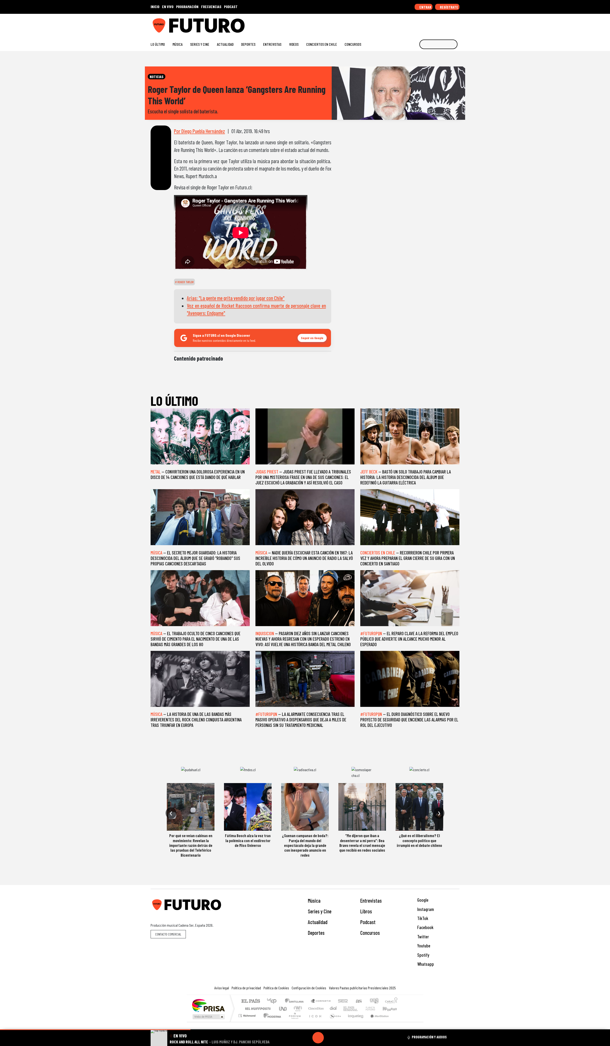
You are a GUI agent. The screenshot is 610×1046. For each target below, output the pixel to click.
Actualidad (225, 44)
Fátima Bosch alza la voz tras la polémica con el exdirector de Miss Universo (248, 840)
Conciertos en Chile (321, 44)
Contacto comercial (168, 934)
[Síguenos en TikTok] (419, 23)
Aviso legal (221, 988)
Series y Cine (199, 44)
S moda (333, 1022)
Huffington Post (257, 1008)
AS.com (358, 1001)
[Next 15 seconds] (329, 1037)
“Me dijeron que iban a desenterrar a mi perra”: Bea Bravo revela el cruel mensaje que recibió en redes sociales (362, 842)
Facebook (424, 927)
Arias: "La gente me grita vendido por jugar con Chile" (236, 298)
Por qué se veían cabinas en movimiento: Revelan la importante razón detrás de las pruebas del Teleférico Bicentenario (190, 845)
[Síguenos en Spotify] (449, 23)
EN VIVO (167, 6)
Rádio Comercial (398, 1022)
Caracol (391, 1001)
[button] (95, 1029)
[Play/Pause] (318, 1037)
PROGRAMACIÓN (187, 6)
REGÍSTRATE (448, 7)
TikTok (422, 918)
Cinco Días (315, 1008)
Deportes (248, 44)
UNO (283, 1008)
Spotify (422, 955)
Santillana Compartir (321, 1001)
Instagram (425, 909)
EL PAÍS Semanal (346, 1008)
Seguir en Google (312, 338)
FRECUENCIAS (211, 6)
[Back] (295, 1037)
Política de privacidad (246, 988)
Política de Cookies (276, 988)
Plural (293, 1022)
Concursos (353, 44)
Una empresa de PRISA (208, 1005)
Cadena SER (343, 1001)
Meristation (377, 1022)
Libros (366, 911)
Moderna (271, 1022)
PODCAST (231, 6)
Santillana (296, 1001)
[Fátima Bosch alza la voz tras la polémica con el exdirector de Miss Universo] (248, 807)
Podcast (368, 922)
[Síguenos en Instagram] (411, 23)
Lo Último (158, 44)
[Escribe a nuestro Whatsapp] (457, 23)
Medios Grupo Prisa (208, 1017)
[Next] (341, 1037)
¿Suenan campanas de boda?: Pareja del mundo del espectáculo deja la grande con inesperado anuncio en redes (305, 845)
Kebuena (392, 1008)
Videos (294, 44)
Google (422, 900)
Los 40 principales (273, 1001)
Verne (360, 1008)
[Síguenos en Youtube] (442, 23)
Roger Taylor (185, 282)
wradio (297, 1008)
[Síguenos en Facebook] (426, 23)
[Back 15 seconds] (306, 1037)
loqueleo (354, 1022)
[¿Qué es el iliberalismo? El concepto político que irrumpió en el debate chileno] (419, 807)
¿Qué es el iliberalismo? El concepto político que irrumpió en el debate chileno (419, 840)
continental (333, 1008)
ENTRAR (425, 7)
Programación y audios (429, 1037)
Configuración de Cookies (309, 988)
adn (373, 1001)
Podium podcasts (247, 1014)
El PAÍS (250, 1001)
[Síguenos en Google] (404, 23)
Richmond (247, 1022)
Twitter (422, 936)
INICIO (155, 6)
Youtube (423, 945)
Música (178, 44)
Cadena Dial (375, 1008)
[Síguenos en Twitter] (434, 23)
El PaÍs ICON (314, 1022)
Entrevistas (272, 44)
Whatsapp (425, 964)
